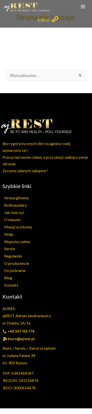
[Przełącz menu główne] (82, 6)
